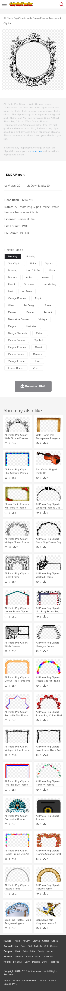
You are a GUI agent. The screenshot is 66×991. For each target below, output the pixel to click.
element (12, 312)
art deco (27, 291)
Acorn (17, 941)
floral (37, 361)
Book (37, 956)
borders (12, 277)
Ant (16, 946)
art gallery (50, 284)
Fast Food (54, 962)
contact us (36, 151)
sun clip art (14, 263)
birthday (12, 256)
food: (7, 961)
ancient (48, 312)
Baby (25, 951)
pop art (39, 298)
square (49, 263)
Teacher (29, 956)
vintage (43, 319)
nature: (8, 940)
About (7, 980)
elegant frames (17, 347)
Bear (23, 946)
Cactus (45, 941)
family (41, 951)
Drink (44, 962)
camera (37, 354)
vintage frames (17, 298)
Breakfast (17, 962)
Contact (42, 980)
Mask (17, 951)
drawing (12, 270)
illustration (31, 326)
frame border (16, 368)
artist (29, 277)
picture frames (16, 340)
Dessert (36, 962)
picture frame (16, 354)
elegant (12, 326)
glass (11, 305)
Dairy (27, 962)
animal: (8, 946)
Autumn (26, 941)
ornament (29, 284)
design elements (17, 333)
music (52, 270)
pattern (40, 333)
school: (8, 956)
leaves (45, 277)
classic (39, 347)
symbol (38, 340)
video (36, 368)
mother (49, 951)
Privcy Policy (29, 980)
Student (19, 956)
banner (30, 312)
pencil (11, 284)
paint (33, 263)
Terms (16, 980)
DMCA (52, 980)
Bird (30, 946)
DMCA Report (15, 174)
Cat (46, 946)
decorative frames (18, 319)
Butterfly (38, 946)
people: (8, 951)
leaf (10, 291)
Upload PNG (10, 983)
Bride (32, 951)
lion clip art (33, 270)
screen (48, 305)
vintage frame (16, 361)
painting (30, 256)
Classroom (48, 956)
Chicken (54, 946)
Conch (54, 941)
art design (29, 305)
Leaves (36, 941)
